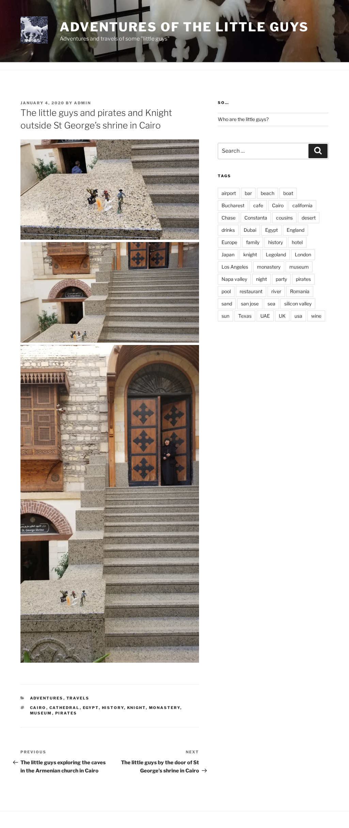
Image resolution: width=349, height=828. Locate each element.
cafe (258, 205)
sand (227, 303)
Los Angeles (235, 267)
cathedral (64, 707)
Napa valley (234, 279)
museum (41, 713)
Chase (229, 218)
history (113, 707)
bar (248, 193)
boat (288, 193)
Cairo (38, 707)
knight (136, 707)
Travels (78, 698)
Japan (228, 254)
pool (226, 291)
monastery (164, 707)
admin (82, 103)
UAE (265, 316)
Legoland (276, 254)
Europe (229, 242)
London (303, 254)
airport (229, 193)
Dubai (250, 230)
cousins (284, 218)
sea (271, 303)
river (276, 291)
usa (298, 316)
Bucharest (233, 205)
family (252, 242)
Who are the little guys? (243, 119)
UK (282, 316)
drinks (228, 230)
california (302, 205)
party (281, 279)
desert (309, 218)
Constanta (255, 218)
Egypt (91, 707)
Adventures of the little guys (184, 26)
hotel (297, 242)
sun (225, 316)
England (295, 230)
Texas (245, 316)
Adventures (46, 698)
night (261, 279)
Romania (299, 291)
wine (316, 316)
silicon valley (298, 303)
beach (267, 193)
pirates (66, 713)
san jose (250, 303)
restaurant (251, 291)
